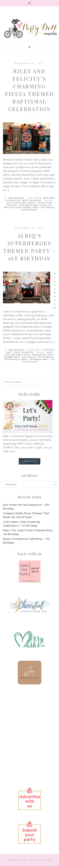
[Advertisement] (29, 724)
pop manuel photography (38, 357)
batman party (12, 357)
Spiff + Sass (45, 860)
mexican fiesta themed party (21, 207)
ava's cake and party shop (29, 353)
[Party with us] (29, 571)
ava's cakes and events (21, 203)
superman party (39, 359)
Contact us (29, 461)
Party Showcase (32, 200)
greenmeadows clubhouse (35, 205)
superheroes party (16, 359)
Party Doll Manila (30, 28)
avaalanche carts (42, 355)
